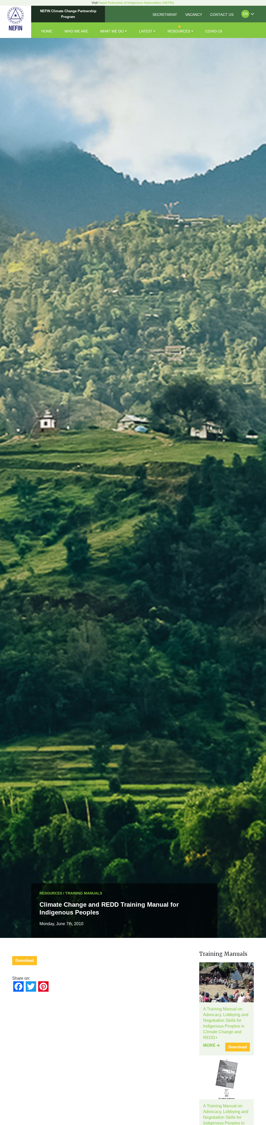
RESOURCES (179, 31)
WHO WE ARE (76, 31)
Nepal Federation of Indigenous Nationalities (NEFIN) (136, 3)
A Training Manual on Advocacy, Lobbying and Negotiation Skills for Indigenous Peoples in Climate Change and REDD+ (225, 1023)
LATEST (145, 31)
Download (24, 960)
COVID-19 (213, 31)
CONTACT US (222, 14)
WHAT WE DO (112, 31)
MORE (209, 1045)
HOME (46, 31)
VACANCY (193, 14)
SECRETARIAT (164, 14)
